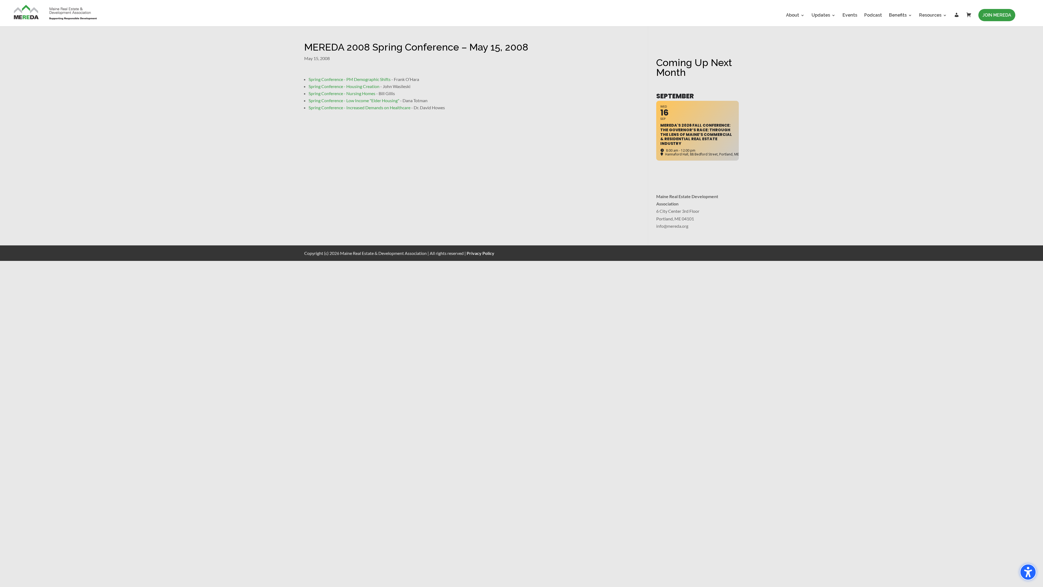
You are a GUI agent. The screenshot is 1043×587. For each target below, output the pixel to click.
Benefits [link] (898, 15)
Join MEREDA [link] (996, 15)
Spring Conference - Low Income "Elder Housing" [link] (354, 100)
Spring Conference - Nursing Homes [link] (342, 93)
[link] (55, 12)
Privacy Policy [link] (480, 253)
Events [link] (850, 15)
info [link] (660, 226)
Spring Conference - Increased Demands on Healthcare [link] (359, 107)
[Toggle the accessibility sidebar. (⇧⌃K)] (1028, 572)
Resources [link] (930, 15)
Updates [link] (821, 15)
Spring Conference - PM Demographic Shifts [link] (350, 79)
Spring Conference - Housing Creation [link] (344, 86)
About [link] (792, 15)
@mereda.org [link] (676, 226)
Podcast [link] (873, 15)
